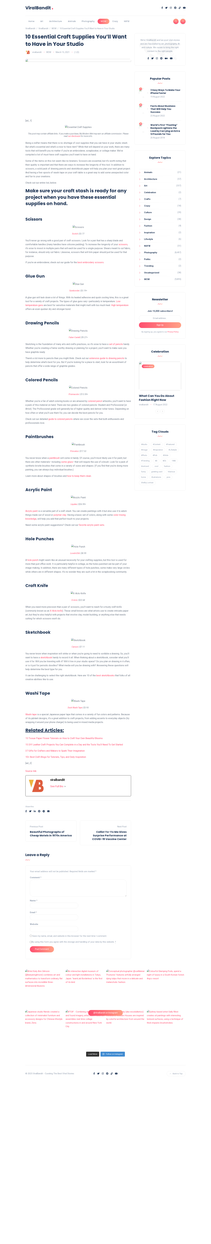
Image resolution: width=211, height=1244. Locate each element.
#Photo (144, 455)
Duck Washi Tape (75, 707)
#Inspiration (158, 450)
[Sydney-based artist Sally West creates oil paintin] (166, 1029)
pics (168, 477)
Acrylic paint (31, 511)
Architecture (55, 21)
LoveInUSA (75, 553)
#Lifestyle (173, 450)
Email (33, 912)
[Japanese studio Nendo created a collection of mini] (44, 1029)
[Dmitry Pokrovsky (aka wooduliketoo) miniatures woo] (125, 1029)
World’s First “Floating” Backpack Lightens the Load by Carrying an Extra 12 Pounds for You (165, 129)
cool (156, 466)
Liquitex (74, 504)
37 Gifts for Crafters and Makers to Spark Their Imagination (55, 750)
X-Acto (74, 600)
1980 (174, 461)
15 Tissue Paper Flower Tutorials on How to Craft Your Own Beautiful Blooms (64, 738)
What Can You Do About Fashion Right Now (156, 398)
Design (147, 219)
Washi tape (31, 714)
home (143, 477)
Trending (148, 266)
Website (34, 924)
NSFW (126, 21)
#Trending (145, 461)
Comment (35, 877)
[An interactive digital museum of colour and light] (85, 989)
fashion (167, 466)
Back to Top (178, 1074)
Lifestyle (148, 239)
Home (31, 21)
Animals (72, 21)
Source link (30, 771)
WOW (103, 21)
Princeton (74, 451)
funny (143, 472)
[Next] (162, 411)
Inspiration (149, 232)
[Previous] (157, 411)
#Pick (155, 455)
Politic (147, 259)
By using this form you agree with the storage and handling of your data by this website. (74, 942)
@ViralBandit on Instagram (105, 1013)
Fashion (148, 226)
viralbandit (37, 52)
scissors (123, 244)
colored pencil (95, 401)
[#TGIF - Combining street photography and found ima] (85, 1029)
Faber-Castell (74, 337)
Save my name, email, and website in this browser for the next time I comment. (69, 936)
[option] (160, 384)
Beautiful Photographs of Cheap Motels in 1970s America (51, 833)
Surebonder (74, 290)
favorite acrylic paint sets (91, 525)
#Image (144, 450)
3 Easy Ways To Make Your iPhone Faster (165, 92)
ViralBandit (39, 8)
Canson (75, 647)
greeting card (156, 472)
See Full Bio (56, 786)
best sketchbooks (105, 675)
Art (41, 21)
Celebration (150, 192)
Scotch (75, 234)
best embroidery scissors (91, 262)
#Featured (170, 444)
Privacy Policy (173, 332)
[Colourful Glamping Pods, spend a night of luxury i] (166, 989)
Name (33, 900)
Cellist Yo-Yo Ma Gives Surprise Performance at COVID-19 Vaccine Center (109, 835)
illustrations (156, 477)
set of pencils (116, 344)
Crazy (115, 21)
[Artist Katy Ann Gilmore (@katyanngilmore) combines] (44, 989)
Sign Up (160, 325)
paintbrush (54, 458)
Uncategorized (151, 272)
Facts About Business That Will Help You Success (162, 109)
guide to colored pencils (60, 419)
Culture (148, 212)
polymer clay (60, 515)
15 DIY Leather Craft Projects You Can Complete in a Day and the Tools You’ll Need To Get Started (74, 744)
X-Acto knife (56, 610)
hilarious (171, 472)
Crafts (147, 199)
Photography (88, 21)
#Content (156, 444)
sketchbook (46, 657)
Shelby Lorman (147, 483)
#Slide (165, 455)
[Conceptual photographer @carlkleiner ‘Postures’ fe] (125, 989)
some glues (67, 462)
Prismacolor (74, 394)
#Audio (144, 444)
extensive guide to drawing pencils (106, 358)
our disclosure (74, 136)
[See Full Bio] (65, 786)
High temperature (119, 305)
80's (164, 461)
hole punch (32, 560)
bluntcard (145, 466)
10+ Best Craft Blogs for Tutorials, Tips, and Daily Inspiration (55, 757)
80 (156, 461)
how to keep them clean (79, 476)
